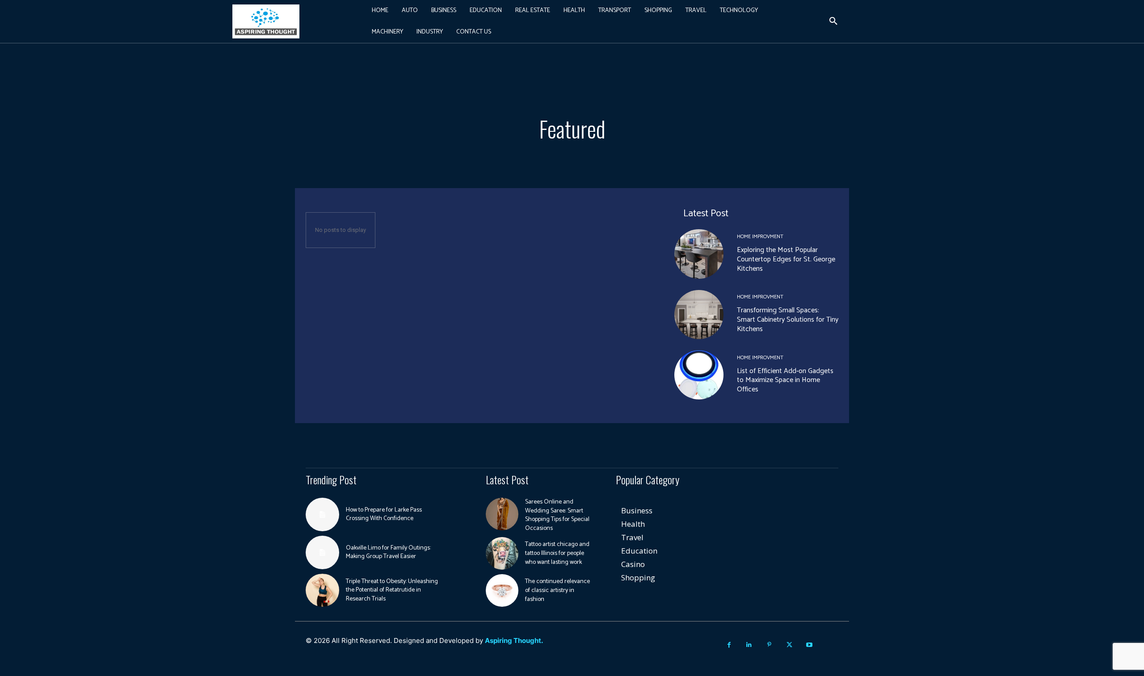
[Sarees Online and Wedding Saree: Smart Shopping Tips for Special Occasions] (502, 514)
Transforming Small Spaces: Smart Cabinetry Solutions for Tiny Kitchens (787, 319)
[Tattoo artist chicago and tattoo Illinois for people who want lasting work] (502, 553)
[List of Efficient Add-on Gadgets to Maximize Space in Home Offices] (698, 374)
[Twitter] (789, 645)
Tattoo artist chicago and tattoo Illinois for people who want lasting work (557, 553)
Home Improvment (760, 236)
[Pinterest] (769, 645)
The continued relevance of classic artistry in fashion (557, 590)
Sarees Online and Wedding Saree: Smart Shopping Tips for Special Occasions (557, 515)
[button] (833, 21)
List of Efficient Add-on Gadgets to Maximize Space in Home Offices (785, 380)
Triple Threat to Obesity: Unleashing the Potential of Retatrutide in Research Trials (392, 590)
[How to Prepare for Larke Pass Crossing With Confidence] (322, 514)
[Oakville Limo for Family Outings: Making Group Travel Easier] (322, 552)
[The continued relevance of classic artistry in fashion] (502, 590)
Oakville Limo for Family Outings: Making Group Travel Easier (388, 552)
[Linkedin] (749, 645)
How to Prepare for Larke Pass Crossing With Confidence (384, 514)
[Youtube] (809, 645)
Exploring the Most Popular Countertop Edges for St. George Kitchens (786, 259)
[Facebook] (729, 645)
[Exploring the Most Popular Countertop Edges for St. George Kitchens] (698, 253)
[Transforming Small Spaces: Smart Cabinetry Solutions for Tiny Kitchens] (698, 314)
